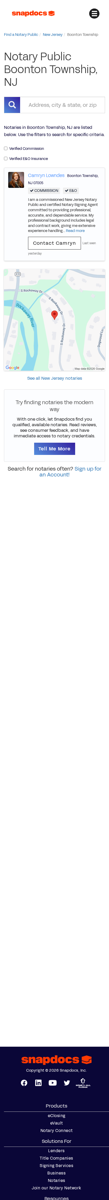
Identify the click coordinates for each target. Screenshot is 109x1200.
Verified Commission (26, 148)
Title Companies (56, 1158)
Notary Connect (56, 1130)
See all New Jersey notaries (54, 378)
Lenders (56, 1150)
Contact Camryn (54, 243)
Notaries (56, 1180)
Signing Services (56, 1165)
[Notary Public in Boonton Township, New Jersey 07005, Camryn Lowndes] (16, 179)
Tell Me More (54, 448)
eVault (56, 1123)
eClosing (56, 1115)
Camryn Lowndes (46, 175)
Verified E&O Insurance (28, 158)
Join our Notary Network (56, 1188)
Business (56, 1173)
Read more (75, 230)
